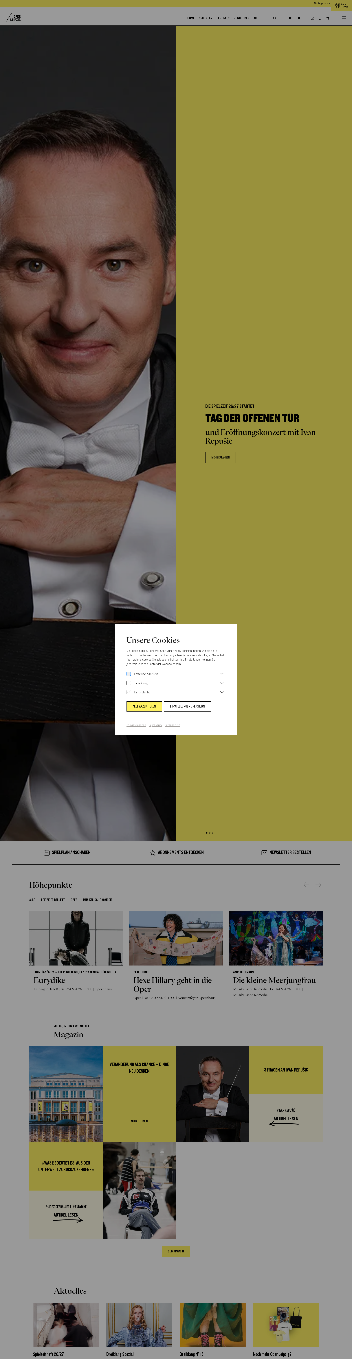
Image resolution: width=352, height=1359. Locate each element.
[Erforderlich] (128, 692)
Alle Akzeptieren (144, 706)
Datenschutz (172, 725)
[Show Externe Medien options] (221, 674)
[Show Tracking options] (221, 683)
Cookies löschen (136, 725)
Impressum (155, 725)
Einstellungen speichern (187, 706)
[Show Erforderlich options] (221, 692)
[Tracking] (128, 683)
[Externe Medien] (128, 674)
